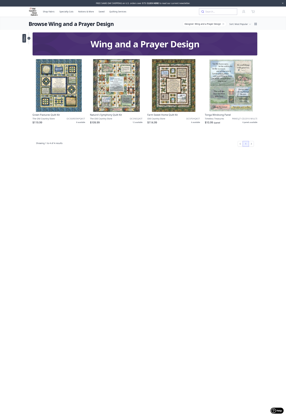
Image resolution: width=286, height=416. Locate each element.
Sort (238, 24)
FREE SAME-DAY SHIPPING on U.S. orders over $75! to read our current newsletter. (143, 3)
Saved (102, 11)
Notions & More (86, 11)
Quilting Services (117, 11)
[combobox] (218, 11)
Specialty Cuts (66, 11)
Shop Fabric (49, 11)
